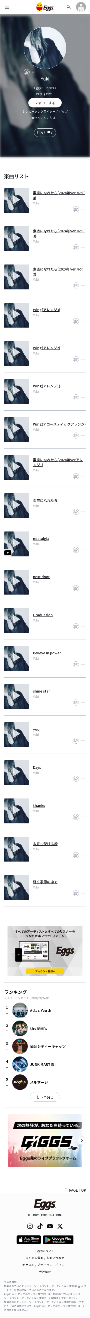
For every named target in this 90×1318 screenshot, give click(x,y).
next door (41, 576)
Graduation (43, 614)
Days (37, 767)
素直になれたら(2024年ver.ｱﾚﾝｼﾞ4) (59, 195)
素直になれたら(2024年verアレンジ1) (58, 462)
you (36, 729)
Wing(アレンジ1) (46, 385)
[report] (34, 72)
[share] (27, 72)
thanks (39, 805)
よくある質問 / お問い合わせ (45, 1258)
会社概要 (45, 1272)
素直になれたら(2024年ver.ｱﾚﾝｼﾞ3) (59, 233)
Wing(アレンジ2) (46, 347)
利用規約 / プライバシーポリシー (45, 1265)
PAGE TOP (77, 1190)
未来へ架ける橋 (45, 843)
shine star (41, 691)
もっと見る (45, 132)
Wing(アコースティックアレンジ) (59, 424)
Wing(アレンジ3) (46, 309)
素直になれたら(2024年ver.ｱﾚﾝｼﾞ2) (59, 271)
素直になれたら (45, 500)
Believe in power (47, 652)
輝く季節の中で (45, 881)
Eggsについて (45, 1251)
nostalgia (41, 538)
